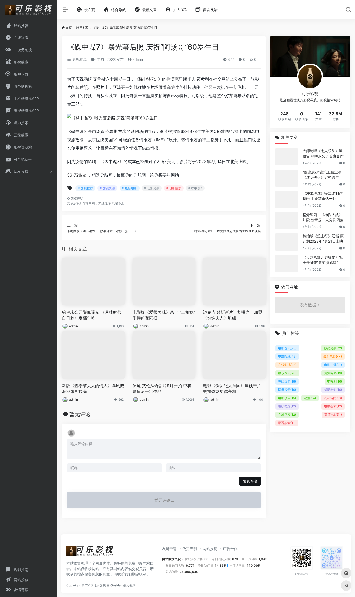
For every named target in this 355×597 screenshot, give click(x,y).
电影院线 (287, 356)
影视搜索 (287, 423)
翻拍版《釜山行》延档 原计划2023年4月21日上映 (323, 238)
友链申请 (169, 548)
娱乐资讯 (287, 373)
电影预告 (287, 398)
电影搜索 (333, 406)
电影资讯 (287, 348)
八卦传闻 (333, 398)
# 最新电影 (129, 188)
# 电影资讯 (151, 188)
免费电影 (333, 373)
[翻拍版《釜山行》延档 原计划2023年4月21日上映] (286, 242)
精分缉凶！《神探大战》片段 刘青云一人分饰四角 (323, 217)
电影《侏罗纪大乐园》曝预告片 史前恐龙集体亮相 (232, 388)
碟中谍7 (146, 79)
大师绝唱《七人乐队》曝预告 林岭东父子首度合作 (323, 153)
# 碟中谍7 (195, 188)
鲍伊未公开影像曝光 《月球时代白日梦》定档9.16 (91, 315)
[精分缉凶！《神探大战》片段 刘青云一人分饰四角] (286, 220)
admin (137, 59)
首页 (69, 28)
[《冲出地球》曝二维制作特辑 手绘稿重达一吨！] (286, 199)
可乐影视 (99, 585)
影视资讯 (333, 348)
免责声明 (189, 548)
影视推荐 (82, 28)
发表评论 (250, 481)
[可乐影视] (89, 552)
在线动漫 (287, 415)
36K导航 (75, 175)
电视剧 (334, 381)
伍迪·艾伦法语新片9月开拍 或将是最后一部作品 (162, 388)
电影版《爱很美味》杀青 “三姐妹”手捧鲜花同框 (164, 315)
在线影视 (287, 365)
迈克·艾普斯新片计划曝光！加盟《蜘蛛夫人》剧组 (232, 315)
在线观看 (287, 381)
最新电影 (332, 356)
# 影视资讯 (107, 188)
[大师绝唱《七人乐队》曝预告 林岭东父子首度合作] (286, 156)
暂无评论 (79, 414)
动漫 (310, 398)
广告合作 (230, 548)
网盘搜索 (287, 390)
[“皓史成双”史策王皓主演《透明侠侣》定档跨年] (286, 178)
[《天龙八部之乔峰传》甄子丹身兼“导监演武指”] (286, 263)
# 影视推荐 (85, 188)
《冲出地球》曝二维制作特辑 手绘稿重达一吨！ (323, 196)
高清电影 (333, 415)
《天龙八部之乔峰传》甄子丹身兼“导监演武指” (323, 260)
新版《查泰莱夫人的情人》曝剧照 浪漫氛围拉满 (93, 388)
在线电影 (287, 406)
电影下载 (333, 365)
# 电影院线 (173, 188)
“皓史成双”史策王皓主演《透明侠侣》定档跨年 (322, 174)
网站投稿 (210, 548)
